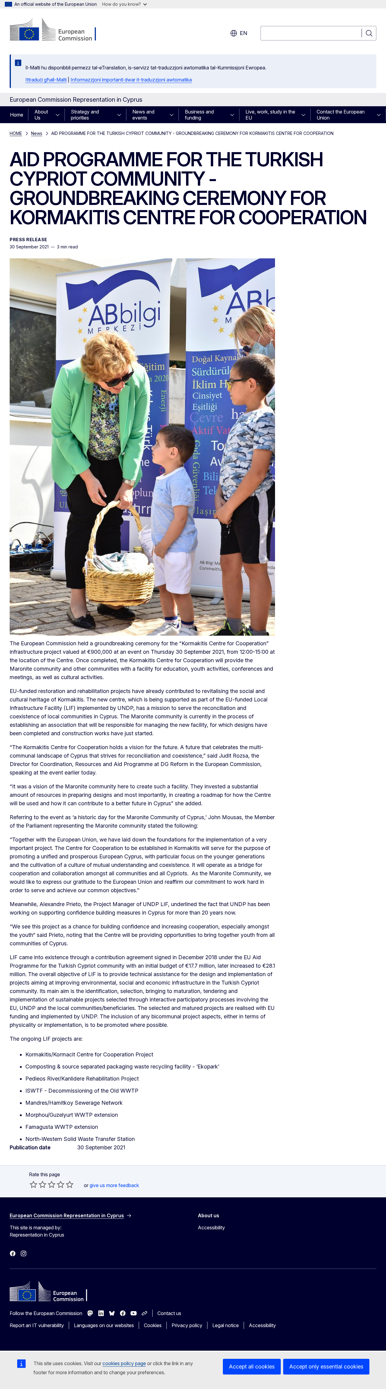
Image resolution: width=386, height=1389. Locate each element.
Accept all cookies (252, 1366)
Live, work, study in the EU (270, 115)
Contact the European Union (341, 115)
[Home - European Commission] (58, 30)
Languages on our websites (104, 1325)
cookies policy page (124, 1363)
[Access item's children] (59, 114)
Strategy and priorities (85, 115)
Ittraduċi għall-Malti (46, 80)
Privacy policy (187, 1325)
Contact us (169, 1313)
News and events (143, 115)
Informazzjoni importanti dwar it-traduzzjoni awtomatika (131, 80)
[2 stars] (38, 1184)
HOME (16, 133)
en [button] (243, 33)
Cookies (153, 1325)
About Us (41, 115)
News (36, 133)
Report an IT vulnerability (37, 1325)
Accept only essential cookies (326, 1366)
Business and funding (199, 115)
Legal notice (225, 1325)
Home (16, 115)
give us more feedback (114, 1185)
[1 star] (33, 1184)
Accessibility (211, 1228)
